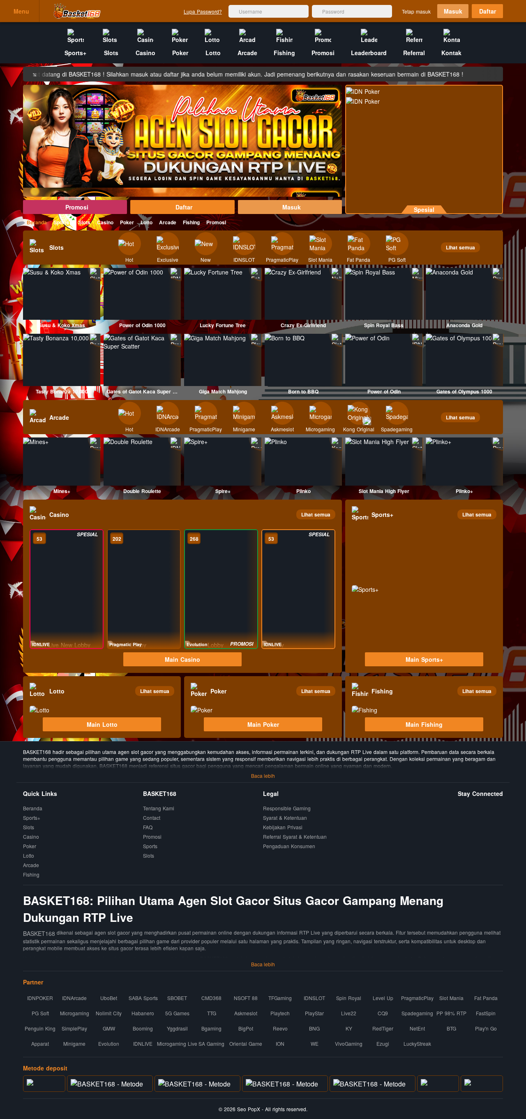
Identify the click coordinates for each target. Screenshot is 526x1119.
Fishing (191, 222)
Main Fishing (424, 724)
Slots (84, 222)
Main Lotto (102, 724)
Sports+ (62, 222)
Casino (105, 222)
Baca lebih (263, 775)
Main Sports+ (424, 659)
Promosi (76, 207)
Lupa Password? (203, 11)
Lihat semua (460, 247)
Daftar (487, 11)
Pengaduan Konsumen (290, 845)
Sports (150, 846)
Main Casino (182, 659)
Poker (127, 222)
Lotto (146, 222)
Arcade (167, 222)
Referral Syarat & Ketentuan (295, 836)
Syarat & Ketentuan (285, 817)
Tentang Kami (158, 808)
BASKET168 (39, 933)
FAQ (147, 827)
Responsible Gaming (287, 808)
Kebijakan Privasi (282, 827)
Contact (151, 817)
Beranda (37, 222)
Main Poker (263, 724)
